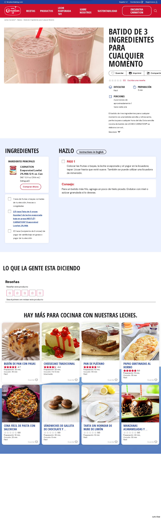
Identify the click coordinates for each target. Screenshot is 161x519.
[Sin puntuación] (116, 80)
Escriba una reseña (136, 80)
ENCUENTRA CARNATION (136, 10)
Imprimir (137, 73)
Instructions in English (91, 152)
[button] (114, 131)
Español (122, 2)
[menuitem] (31, 10)
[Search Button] (155, 10)
